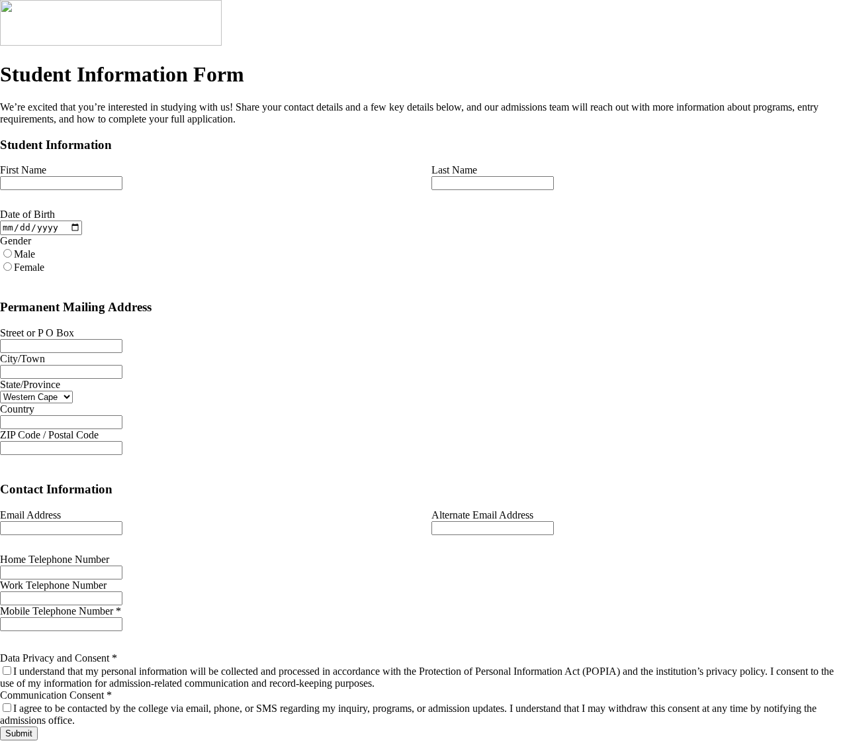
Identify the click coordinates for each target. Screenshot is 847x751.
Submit (18, 733)
